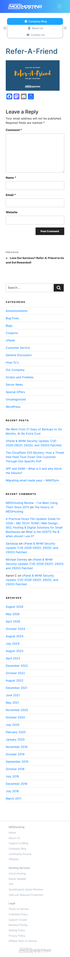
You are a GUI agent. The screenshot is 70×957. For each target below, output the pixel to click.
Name (11, 177)
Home (12, 832)
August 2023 (14, 651)
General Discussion (19, 355)
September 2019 (17, 761)
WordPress (13, 406)
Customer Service (18, 347)
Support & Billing (18, 843)
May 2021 (12, 702)
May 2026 (13, 614)
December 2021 (16, 688)
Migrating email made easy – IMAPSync (32, 480)
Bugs (9, 325)
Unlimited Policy (18, 914)
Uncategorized (16, 399)
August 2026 (14, 606)
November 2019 (16, 747)
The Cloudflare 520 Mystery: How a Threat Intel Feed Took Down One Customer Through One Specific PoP (35, 457)
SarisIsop (12, 543)
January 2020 (15, 739)
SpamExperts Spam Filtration (26, 889)
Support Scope (18, 919)
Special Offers (15, 392)
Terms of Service (19, 908)
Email (11, 195)
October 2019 (15, 754)
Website (12, 212)
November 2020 (17, 710)
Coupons (12, 333)
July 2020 (12, 724)
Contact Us (38, 34)
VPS (11, 884)
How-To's (12, 362)
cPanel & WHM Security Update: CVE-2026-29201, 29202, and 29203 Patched (32, 548)
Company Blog (38, 21)
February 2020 (16, 732)
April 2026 (13, 621)
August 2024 (14, 636)
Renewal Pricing (18, 924)
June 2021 (13, 695)
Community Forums (20, 854)
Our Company (15, 370)
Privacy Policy (17, 935)
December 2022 (17, 665)
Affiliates (14, 859)
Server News (14, 384)
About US (14, 837)
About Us (37, 28)
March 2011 (13, 798)
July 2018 (12, 776)
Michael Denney (16, 559)
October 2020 (15, 717)
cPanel (10, 340)
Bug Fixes (12, 318)
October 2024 (15, 629)
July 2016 (12, 791)
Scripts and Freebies (20, 377)
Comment (14, 130)
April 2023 (13, 658)
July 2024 (12, 643)
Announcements (16, 311)
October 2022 (15, 673)
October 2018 (15, 769)
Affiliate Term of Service (23, 940)
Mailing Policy (17, 930)
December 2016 (16, 784)
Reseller (17, 878)
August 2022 (14, 680)
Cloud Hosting (17, 873)
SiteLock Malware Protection (26, 894)
